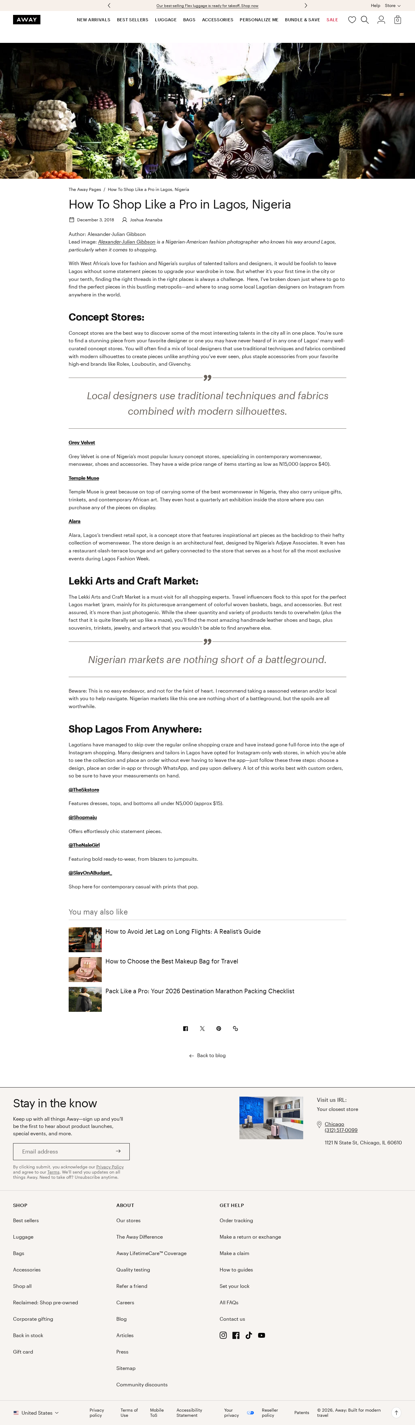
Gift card (23, 1351)
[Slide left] (305, 5)
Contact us (232, 1319)
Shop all (22, 1286)
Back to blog (211, 1055)
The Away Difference (139, 1237)
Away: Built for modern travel (349, 1412)
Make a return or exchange (250, 1237)
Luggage (166, 19)
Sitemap (125, 1368)
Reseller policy (270, 1413)
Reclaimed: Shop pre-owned (45, 1302)
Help (375, 5)
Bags (189, 19)
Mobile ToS (157, 1413)
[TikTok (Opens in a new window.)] (248, 1337)
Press (122, 1351)
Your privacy (231, 1413)
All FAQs (229, 1302)
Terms (53, 1171)
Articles (125, 1335)
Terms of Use (129, 1413)
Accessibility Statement (189, 1413)
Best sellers (133, 19)
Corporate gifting (33, 1319)
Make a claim (234, 1253)
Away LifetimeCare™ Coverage (151, 1253)
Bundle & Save (302, 19)
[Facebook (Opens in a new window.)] (236, 1337)
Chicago (334, 1124)
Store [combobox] (390, 5)
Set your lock (234, 1286)
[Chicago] (271, 1139)
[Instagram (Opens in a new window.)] (223, 1337)
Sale (332, 19)
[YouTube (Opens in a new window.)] (261, 1337)
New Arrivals (93, 19)
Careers (125, 1302)
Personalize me (259, 19)
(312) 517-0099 (341, 1130)
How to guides (236, 1269)
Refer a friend (131, 1286)
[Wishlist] (352, 19)
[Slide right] (109, 5)
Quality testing (133, 1269)
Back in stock (28, 1335)
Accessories (218, 19)
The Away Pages (85, 189)
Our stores (128, 1220)
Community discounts (142, 1384)
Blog (121, 1319)
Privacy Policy (110, 1166)
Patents (301, 1412)
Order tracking (236, 1220)
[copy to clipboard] (235, 1029)
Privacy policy (97, 1413)
